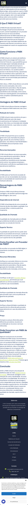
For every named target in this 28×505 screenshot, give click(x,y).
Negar (14, 497)
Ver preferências (14, 501)
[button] (26, 480)
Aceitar (14, 493)
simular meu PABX (15, 362)
